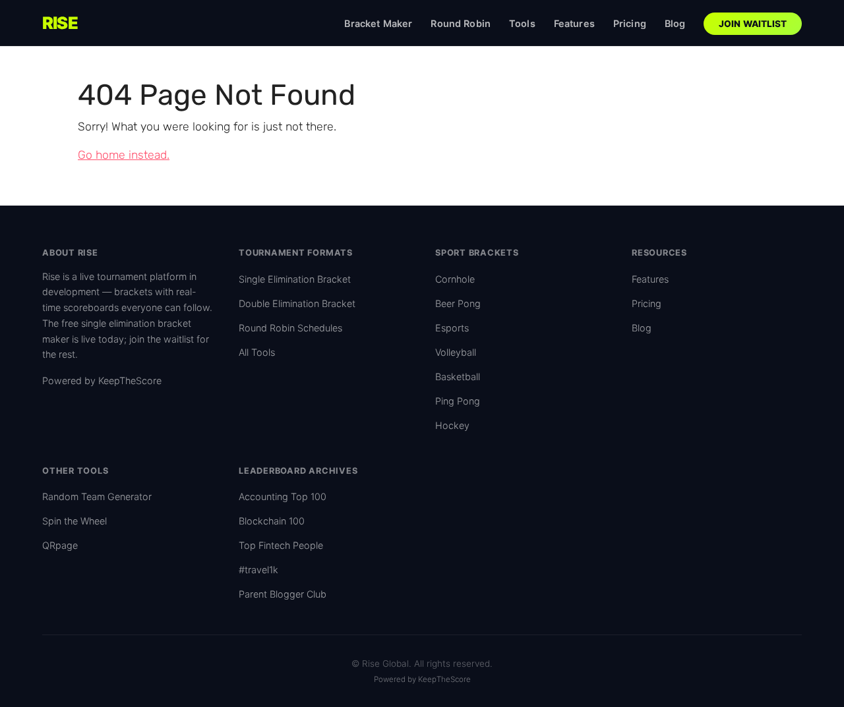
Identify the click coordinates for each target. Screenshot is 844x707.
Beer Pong (458, 303)
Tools (522, 23)
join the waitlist (161, 339)
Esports (452, 327)
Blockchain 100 (272, 520)
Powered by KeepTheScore (102, 380)
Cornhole (455, 279)
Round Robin (461, 23)
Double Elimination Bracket (297, 303)
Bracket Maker (378, 23)
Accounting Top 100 (282, 496)
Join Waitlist (753, 23)
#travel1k (258, 569)
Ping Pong (457, 401)
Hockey (452, 425)
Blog (675, 23)
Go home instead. (123, 154)
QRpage (60, 545)
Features (574, 23)
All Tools (257, 352)
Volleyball (455, 352)
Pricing (629, 23)
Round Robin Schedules (290, 327)
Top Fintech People (281, 545)
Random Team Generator (97, 496)
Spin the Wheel (74, 520)
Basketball (457, 376)
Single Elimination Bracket (295, 279)
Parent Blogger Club (282, 594)
